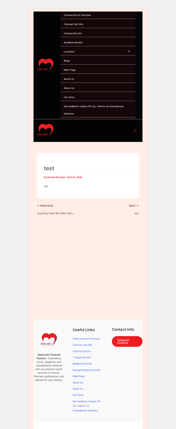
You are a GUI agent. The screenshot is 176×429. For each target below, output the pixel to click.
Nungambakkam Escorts (86, 369)
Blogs (67, 60)
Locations (69, 51)
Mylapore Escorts (82, 363)
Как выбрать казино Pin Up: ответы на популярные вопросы (94, 110)
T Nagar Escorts (82, 357)
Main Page (70, 69)
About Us (69, 78)
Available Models (73, 42)
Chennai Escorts (73, 33)
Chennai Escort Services (77, 15)
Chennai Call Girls (73, 24)
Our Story (69, 97)
